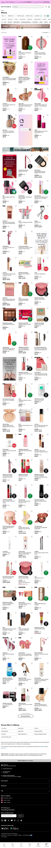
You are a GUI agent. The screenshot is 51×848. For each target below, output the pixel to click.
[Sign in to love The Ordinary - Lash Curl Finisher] (16, 536)
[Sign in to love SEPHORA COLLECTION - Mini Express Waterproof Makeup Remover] (16, 663)
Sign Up (20, 815)
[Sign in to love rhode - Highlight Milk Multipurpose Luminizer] (47, 587)
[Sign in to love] (16, 62)
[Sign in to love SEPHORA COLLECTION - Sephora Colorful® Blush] (32, 562)
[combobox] (28, 7)
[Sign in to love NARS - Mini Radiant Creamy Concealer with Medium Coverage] (16, 613)
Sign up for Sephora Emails (7, 813)
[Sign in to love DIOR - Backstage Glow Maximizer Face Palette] (32, 409)
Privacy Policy (3, 835)
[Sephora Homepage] (6, 6)
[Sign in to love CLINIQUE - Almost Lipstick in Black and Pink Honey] (47, 536)
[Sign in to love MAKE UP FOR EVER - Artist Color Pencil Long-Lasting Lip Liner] (47, 638)
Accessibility (15, 835)
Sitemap (19, 835)
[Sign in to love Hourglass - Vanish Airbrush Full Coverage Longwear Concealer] (16, 258)
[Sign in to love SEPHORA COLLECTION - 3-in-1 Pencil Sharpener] (16, 688)
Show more (3, 748)
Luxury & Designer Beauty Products (34, 755)
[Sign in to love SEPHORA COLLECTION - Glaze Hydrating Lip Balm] (47, 613)
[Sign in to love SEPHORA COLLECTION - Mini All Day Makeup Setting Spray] (47, 485)
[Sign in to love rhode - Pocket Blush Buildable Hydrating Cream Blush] (32, 283)
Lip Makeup (26, 754)
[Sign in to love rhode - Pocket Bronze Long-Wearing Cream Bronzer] (32, 37)
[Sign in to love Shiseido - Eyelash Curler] (47, 206)
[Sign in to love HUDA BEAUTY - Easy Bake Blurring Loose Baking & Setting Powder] (47, 155)
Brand (41, 22)
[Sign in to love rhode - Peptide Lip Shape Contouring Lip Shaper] (32, 384)
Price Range (35, 22)
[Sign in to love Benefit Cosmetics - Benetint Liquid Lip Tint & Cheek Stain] (32, 688)
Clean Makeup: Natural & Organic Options (18, 755)
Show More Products (25, 716)
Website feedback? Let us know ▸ (25, 760)
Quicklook (25, 49)
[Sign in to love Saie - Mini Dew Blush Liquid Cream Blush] (16, 181)
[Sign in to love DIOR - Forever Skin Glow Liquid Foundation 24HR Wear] (32, 613)
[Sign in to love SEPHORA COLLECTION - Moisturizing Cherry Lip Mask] (32, 308)
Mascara (21, 754)
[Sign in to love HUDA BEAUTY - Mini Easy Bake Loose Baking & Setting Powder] (32, 181)
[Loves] (46, 7)
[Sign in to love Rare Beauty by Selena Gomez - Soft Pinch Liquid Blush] (16, 562)
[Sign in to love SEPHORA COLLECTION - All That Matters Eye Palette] (16, 308)
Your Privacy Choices (26, 835)
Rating (46, 22)
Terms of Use (9, 835)
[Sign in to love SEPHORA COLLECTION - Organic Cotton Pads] (47, 384)
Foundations (11, 754)
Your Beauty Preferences (25, 22)
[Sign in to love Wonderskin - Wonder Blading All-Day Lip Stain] (16, 638)
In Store (10, 22)
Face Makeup (41, 754)
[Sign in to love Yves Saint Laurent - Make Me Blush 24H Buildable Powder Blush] (47, 511)
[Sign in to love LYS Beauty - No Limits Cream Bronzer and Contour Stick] (16, 89)
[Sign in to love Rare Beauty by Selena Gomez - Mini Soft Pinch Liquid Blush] (16, 384)
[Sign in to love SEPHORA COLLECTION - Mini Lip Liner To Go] (32, 155)
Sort (5, 22)
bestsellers (42, 746)
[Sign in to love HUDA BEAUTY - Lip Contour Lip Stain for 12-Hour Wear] (16, 231)
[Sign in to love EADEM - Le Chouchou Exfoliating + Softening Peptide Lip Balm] (47, 37)
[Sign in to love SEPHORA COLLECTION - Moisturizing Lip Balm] (32, 460)
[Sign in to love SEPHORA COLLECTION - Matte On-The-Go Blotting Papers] (32, 258)
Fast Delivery (17, 22)
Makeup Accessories (33, 754)
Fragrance (17, 754)
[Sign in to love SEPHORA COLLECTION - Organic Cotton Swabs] (47, 308)
